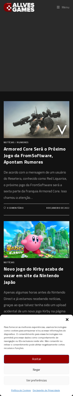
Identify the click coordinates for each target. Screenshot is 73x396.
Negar (36, 369)
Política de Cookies (21, 390)
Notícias (9, 142)
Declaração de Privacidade (46, 390)
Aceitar (36, 359)
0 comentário (15, 207)
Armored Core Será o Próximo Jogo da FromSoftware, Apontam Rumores (35, 155)
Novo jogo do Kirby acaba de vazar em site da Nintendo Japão (33, 275)
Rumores (22, 142)
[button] (67, 320)
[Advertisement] (36, 52)
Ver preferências (36, 380)
